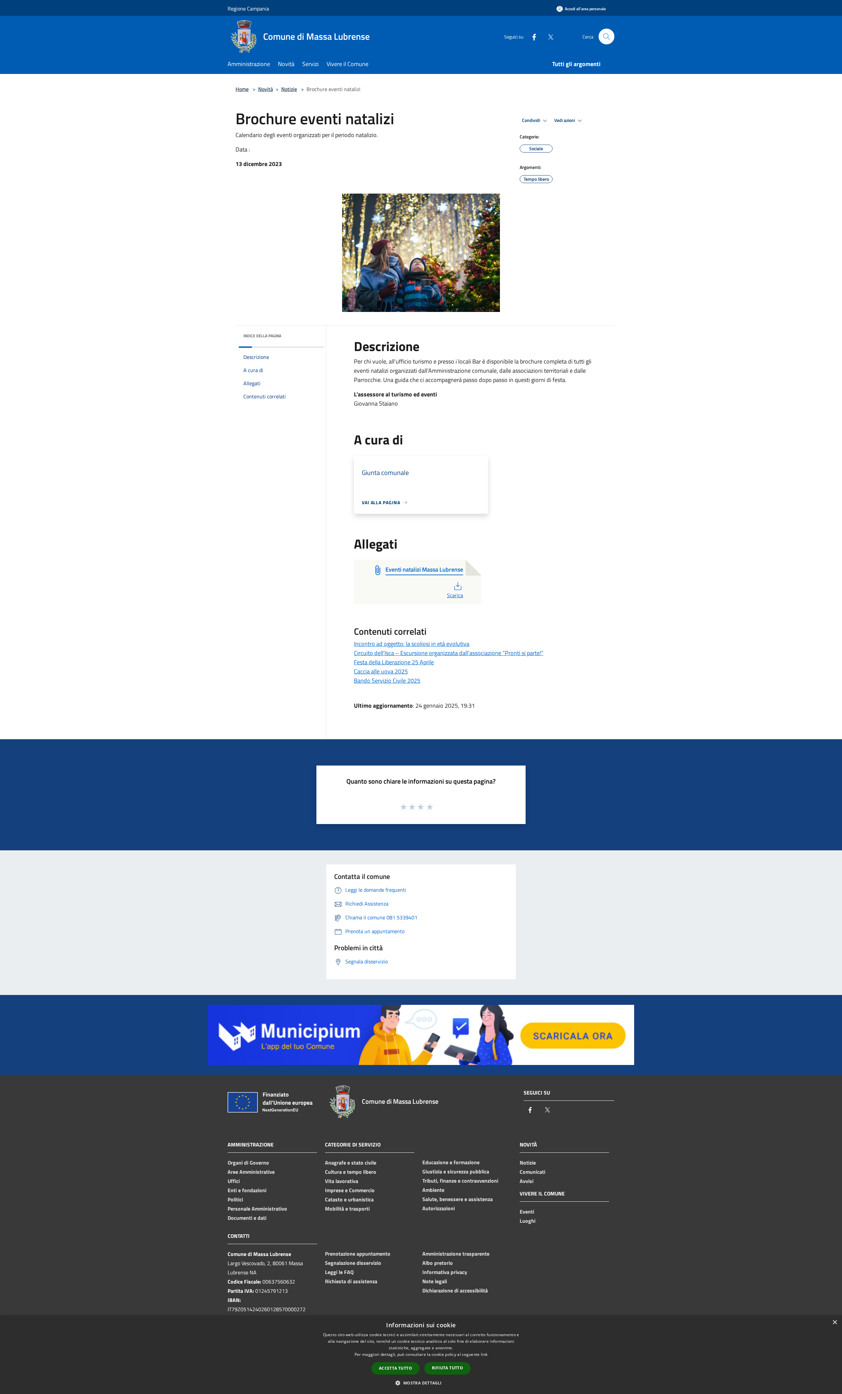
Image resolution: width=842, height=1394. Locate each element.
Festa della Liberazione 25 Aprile (394, 662)
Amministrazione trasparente (455, 1254)
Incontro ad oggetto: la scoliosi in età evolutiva (411, 643)
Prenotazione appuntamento (357, 1254)
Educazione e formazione (451, 1162)
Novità (265, 89)
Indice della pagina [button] (262, 336)
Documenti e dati (247, 1218)
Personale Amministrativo (257, 1209)
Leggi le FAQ (339, 1272)
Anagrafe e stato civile (350, 1163)
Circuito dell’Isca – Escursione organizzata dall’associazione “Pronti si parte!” (448, 653)
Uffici (234, 1181)
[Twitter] (548, 36)
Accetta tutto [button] (395, 1368)
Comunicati (532, 1172)
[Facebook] (531, 36)
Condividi (531, 120)
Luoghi (527, 1221)
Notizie (289, 89)
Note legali (434, 1281)
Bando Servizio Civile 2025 (387, 680)
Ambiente (433, 1190)
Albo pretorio (437, 1263)
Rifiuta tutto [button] (447, 1368)
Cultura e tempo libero (350, 1172)
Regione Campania (248, 8)
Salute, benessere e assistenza (457, 1199)
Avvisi (526, 1181)
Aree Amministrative (251, 1172)
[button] (420, 1383)
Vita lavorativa (341, 1181)
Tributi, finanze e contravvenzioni (460, 1181)
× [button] (834, 1322)
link (484, 1354)
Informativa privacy (444, 1272)
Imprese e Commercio (350, 1190)
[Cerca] (606, 36)
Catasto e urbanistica (349, 1199)
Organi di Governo (248, 1163)
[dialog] (421, 1354)
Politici (235, 1199)
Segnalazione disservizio (353, 1263)
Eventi (527, 1212)
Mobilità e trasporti (347, 1209)
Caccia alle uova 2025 (381, 671)
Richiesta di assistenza (351, 1281)
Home (242, 89)
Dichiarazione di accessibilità (455, 1290)
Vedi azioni (565, 120)
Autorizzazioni (438, 1208)
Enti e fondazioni (247, 1190)
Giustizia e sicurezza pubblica (455, 1171)
